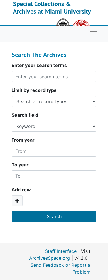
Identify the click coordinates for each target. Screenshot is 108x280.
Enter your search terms (39, 65)
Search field (25, 115)
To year (20, 165)
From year (23, 140)
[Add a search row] (17, 200)
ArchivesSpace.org (49, 258)
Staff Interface (61, 251)
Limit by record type (34, 90)
